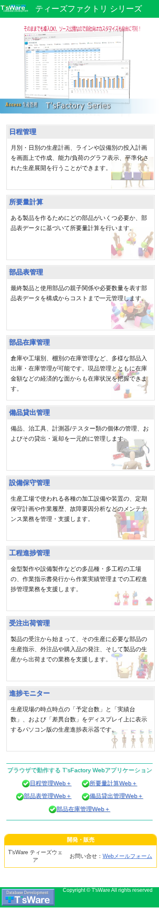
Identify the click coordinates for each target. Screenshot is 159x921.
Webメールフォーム (127, 856)
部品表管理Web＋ (48, 795)
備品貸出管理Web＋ (116, 795)
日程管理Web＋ (51, 783)
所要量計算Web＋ (113, 783)
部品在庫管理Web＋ (83, 809)
